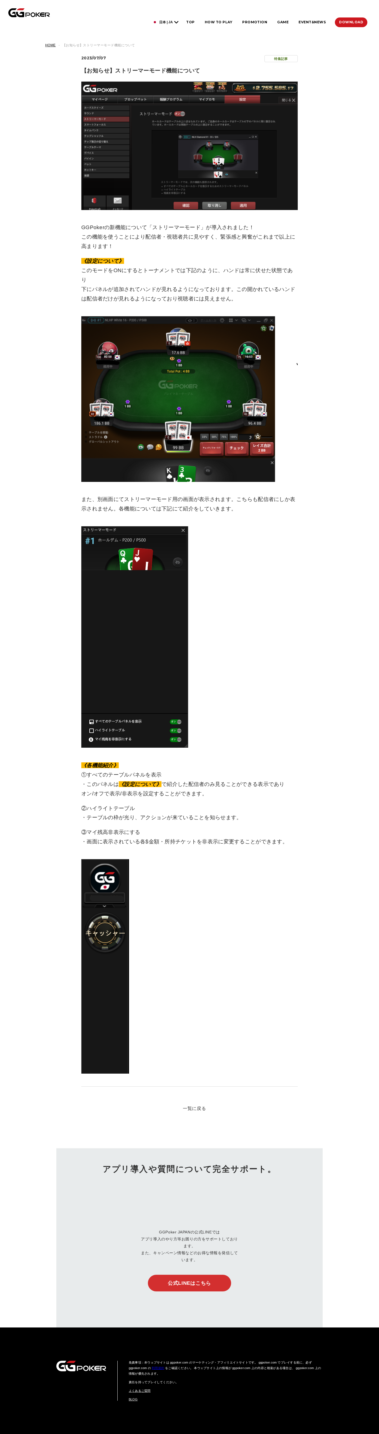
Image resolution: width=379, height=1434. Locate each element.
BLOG (133, 1399)
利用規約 (158, 1368)
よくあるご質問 (140, 1390)
